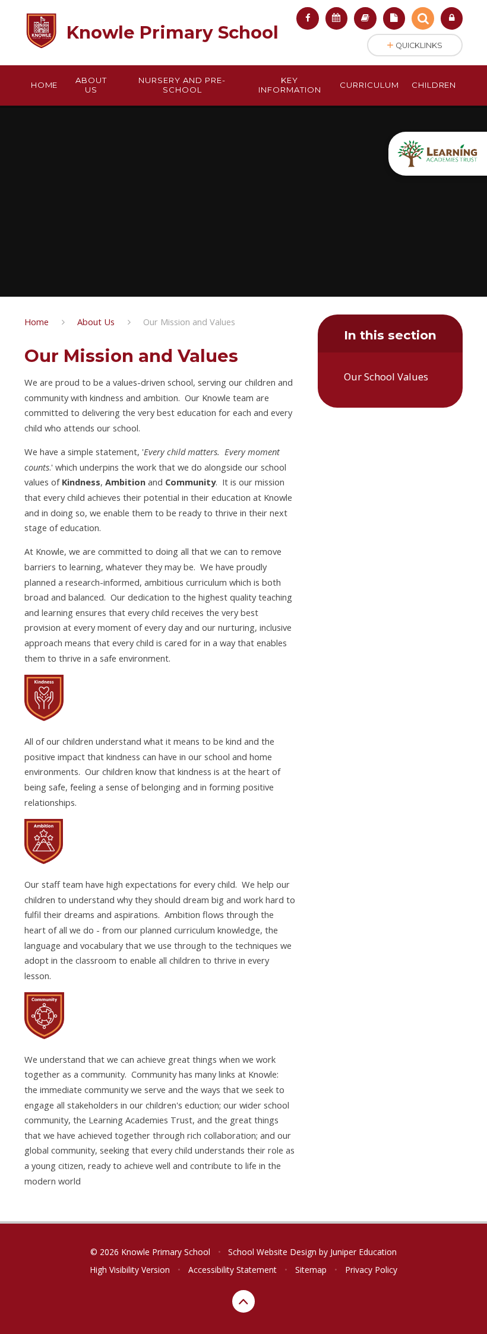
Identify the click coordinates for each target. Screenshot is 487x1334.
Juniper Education (363, 1251)
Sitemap (311, 1269)
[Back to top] (243, 1301)
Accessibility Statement (232, 1269)
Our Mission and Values (189, 322)
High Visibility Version (130, 1269)
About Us (96, 322)
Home (36, 322)
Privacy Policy (371, 1269)
